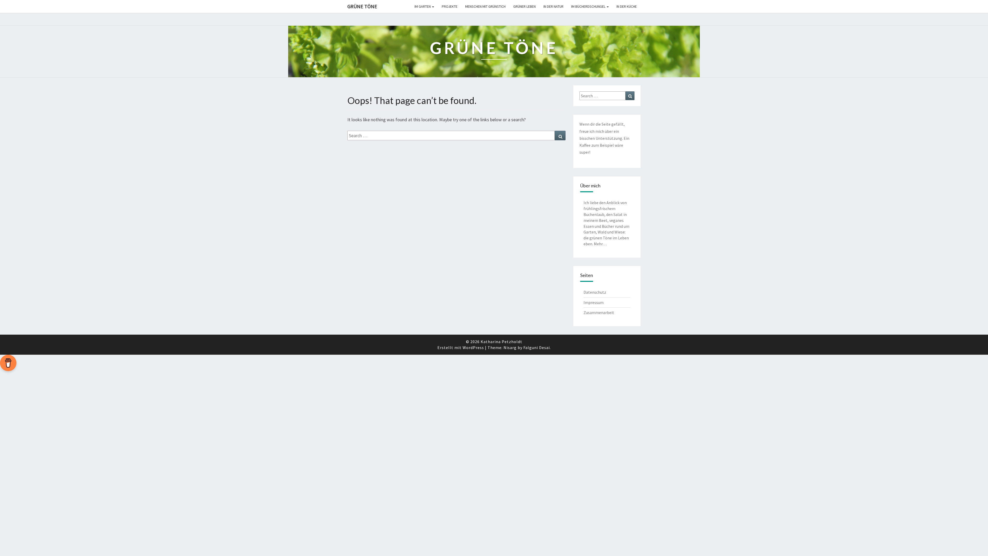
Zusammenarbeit (599, 312)
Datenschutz (595, 292)
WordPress (473, 347)
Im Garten (422, 6)
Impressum (594, 302)
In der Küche (626, 6)
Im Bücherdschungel (588, 6)
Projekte (449, 6)
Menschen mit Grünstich (485, 6)
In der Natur (553, 6)
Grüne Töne (362, 6)
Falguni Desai (536, 347)
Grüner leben (524, 6)
